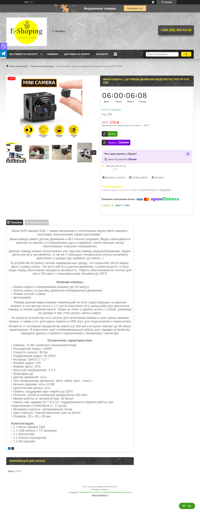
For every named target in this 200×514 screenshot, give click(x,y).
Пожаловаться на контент (90, 492)
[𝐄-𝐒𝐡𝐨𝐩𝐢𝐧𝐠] (26, 31)
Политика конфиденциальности (117, 492)
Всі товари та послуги (23, 54)
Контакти (102, 54)
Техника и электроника (42, 66)
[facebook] (9, 448)
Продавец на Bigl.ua (100, 489)
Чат (189, 506)
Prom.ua (113, 487)
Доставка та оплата (77, 54)
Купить (112, 134)
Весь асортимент (19, 66)
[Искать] (186, 54)
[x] (12, 448)
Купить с (113, 142)
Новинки (52, 54)
